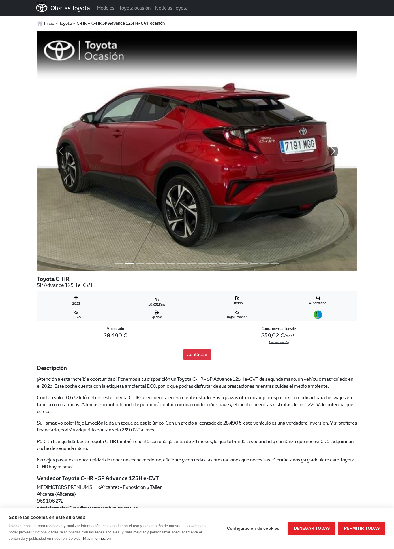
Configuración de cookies (253, 528)
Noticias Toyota (171, 8)
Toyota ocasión (135, 8)
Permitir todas (362, 528)
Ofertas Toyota (70, 8)
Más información (279, 342)
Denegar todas (312, 528)
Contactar (197, 354)
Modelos (106, 8)
